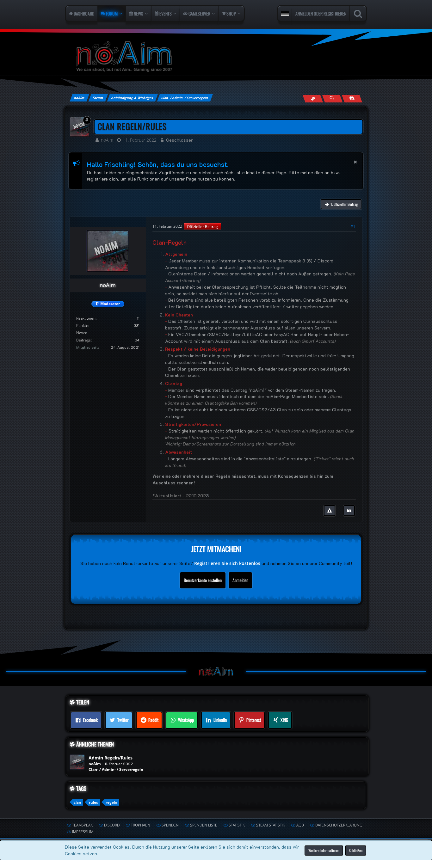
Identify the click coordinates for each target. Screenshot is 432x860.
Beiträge (83, 340)
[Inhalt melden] (329, 510)
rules (93, 802)
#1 (353, 226)
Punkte (82, 325)
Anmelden (240, 580)
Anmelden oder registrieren (320, 13)
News (81, 332)
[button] (285, 14)
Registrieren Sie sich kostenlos (227, 563)
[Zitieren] (349, 510)
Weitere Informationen (323, 850)
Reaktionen (86, 318)
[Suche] (357, 14)
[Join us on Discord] (351, 98)
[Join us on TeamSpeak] (332, 98)
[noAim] (216, 56)
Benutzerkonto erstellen (203, 580)
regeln (111, 802)
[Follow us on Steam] (312, 98)
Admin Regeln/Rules (111, 758)
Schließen (355, 850)
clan (77, 802)
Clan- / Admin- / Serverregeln (116, 769)
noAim (107, 140)
